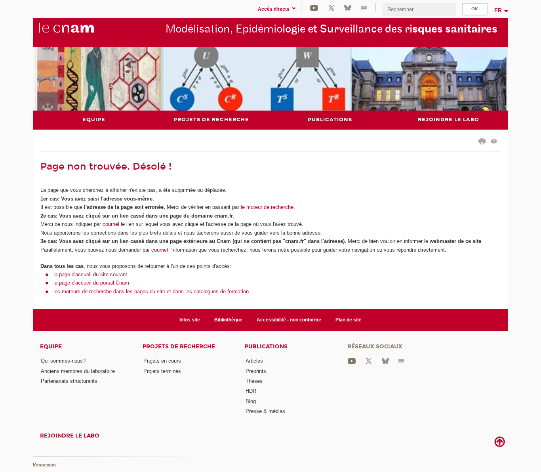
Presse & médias (265, 411)
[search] (419, 9)
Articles (254, 361)
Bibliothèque (228, 320)
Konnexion (44, 465)
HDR (251, 391)
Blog (251, 401)
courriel (111, 224)
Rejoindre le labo (69, 435)
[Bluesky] (347, 7)
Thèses (254, 381)
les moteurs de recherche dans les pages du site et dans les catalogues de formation (151, 291)
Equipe (51, 346)
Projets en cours (162, 361)
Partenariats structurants (69, 381)
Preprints (256, 371)
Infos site (189, 320)
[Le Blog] (364, 7)
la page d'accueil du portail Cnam (91, 283)
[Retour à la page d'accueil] (79, 32)
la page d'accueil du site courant (90, 274)
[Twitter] (331, 7)
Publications (266, 346)
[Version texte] (494, 142)
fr (498, 10)
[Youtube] (314, 7)
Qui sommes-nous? (63, 361)
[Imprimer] (482, 142)
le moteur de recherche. (267, 207)
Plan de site (348, 320)
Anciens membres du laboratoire (78, 371)
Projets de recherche (179, 346)
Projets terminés (162, 371)
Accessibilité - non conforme (289, 320)
